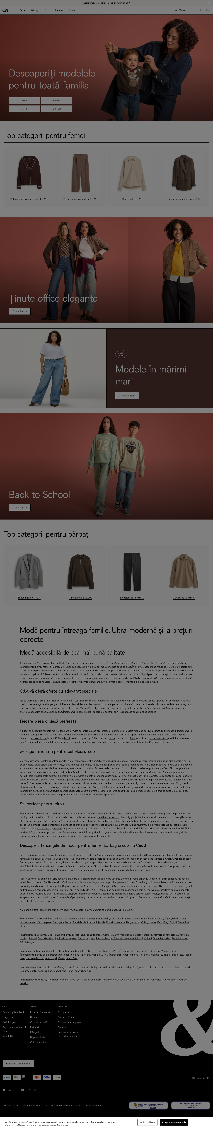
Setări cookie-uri (147, 1122)
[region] (106, 1122)
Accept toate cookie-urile (174, 1122)
